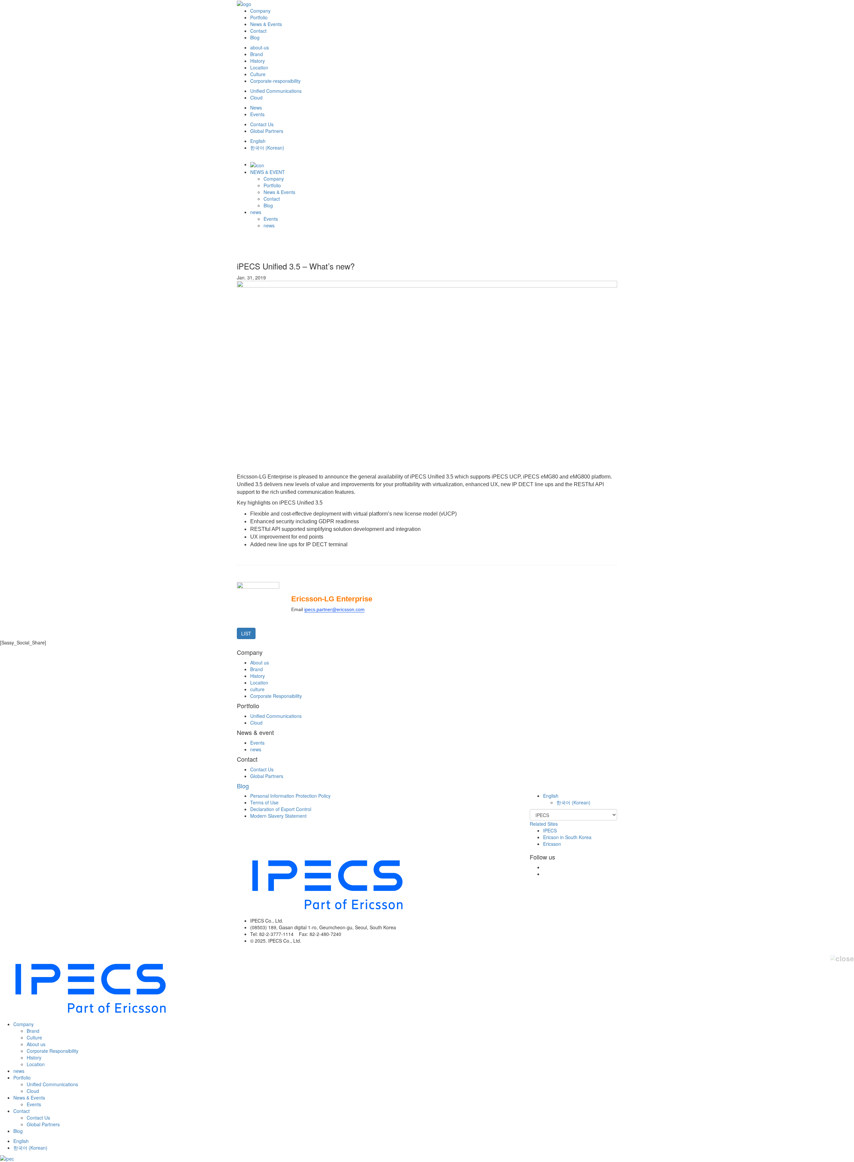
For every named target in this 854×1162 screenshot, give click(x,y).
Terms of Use (264, 802)
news (255, 212)
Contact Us (262, 124)
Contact (258, 30)
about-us (259, 47)
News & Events (266, 24)
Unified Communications (276, 90)
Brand (256, 54)
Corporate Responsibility (276, 696)
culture (257, 689)
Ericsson (552, 843)
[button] (550, 795)
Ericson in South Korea (567, 837)
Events (257, 114)
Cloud (256, 97)
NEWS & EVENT (267, 172)
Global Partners (266, 131)
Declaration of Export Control (280, 809)
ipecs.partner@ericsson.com (334, 609)
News (256, 107)
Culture (258, 74)
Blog (255, 37)
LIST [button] (246, 633)
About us (259, 662)
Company (260, 10)
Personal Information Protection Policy (290, 795)
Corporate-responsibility (275, 80)
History (257, 60)
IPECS (550, 830)
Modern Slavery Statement (278, 815)
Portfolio (259, 17)
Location (259, 67)
